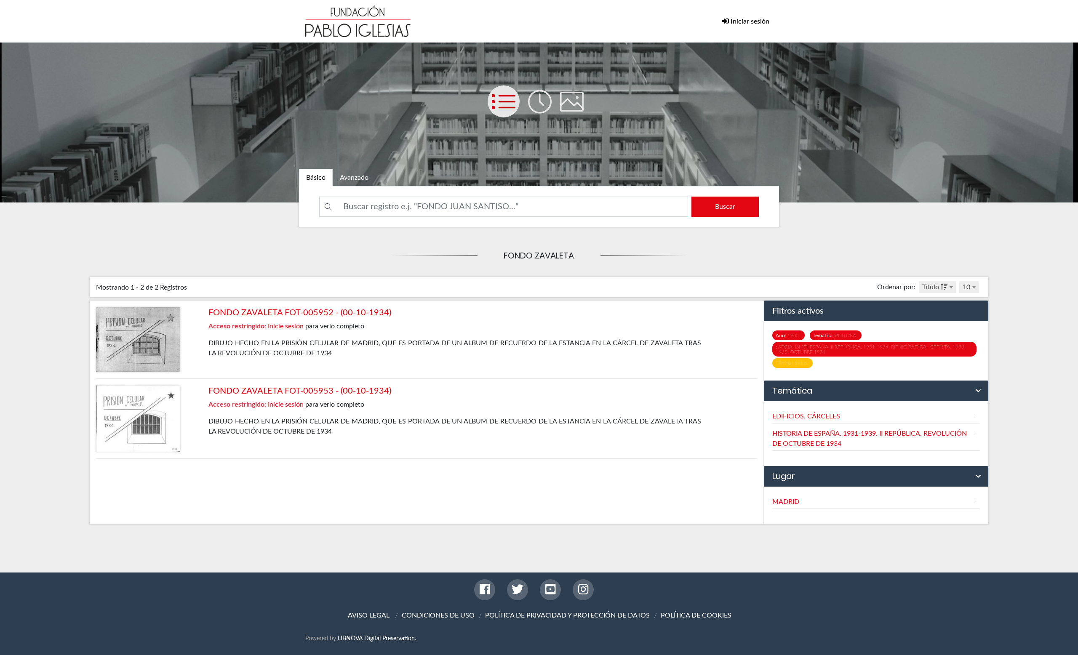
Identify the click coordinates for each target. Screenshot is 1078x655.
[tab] (316, 177)
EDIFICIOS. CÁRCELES (874, 416)
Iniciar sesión (749, 21)
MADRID (874, 501)
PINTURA (836, 335)
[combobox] (937, 287)
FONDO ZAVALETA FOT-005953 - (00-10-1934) (299, 391)
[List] (508, 110)
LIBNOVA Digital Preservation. (377, 638)
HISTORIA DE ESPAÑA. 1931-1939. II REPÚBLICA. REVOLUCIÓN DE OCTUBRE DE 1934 (874, 438)
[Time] (544, 110)
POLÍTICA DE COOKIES (696, 615)
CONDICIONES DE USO (438, 615)
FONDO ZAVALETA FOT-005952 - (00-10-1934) (299, 313)
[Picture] (575, 110)
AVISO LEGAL (369, 615)
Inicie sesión (286, 326)
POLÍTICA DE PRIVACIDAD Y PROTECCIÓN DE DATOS (567, 615)
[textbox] (937, 287)
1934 (789, 335)
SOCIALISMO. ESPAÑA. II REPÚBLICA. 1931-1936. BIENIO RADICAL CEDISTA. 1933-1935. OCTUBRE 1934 (871, 349)
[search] (725, 207)
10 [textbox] (966, 287)
